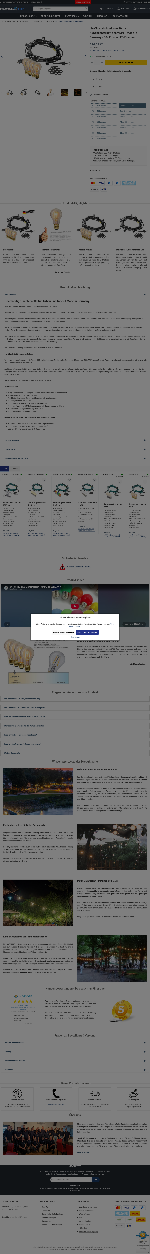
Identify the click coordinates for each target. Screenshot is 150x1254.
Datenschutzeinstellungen (63, 632)
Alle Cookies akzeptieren (87, 632)
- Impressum (75, 637)
